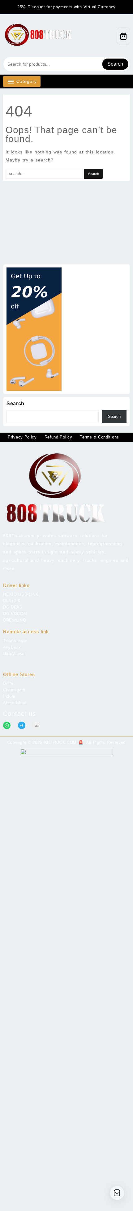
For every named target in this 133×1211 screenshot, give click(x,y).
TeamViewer (15, 640)
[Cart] (123, 36)
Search (115, 64)
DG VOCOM (15, 613)
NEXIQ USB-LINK (21, 594)
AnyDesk (12, 647)
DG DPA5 (12, 607)
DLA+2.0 (11, 600)
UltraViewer (14, 653)
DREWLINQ (14, 620)
